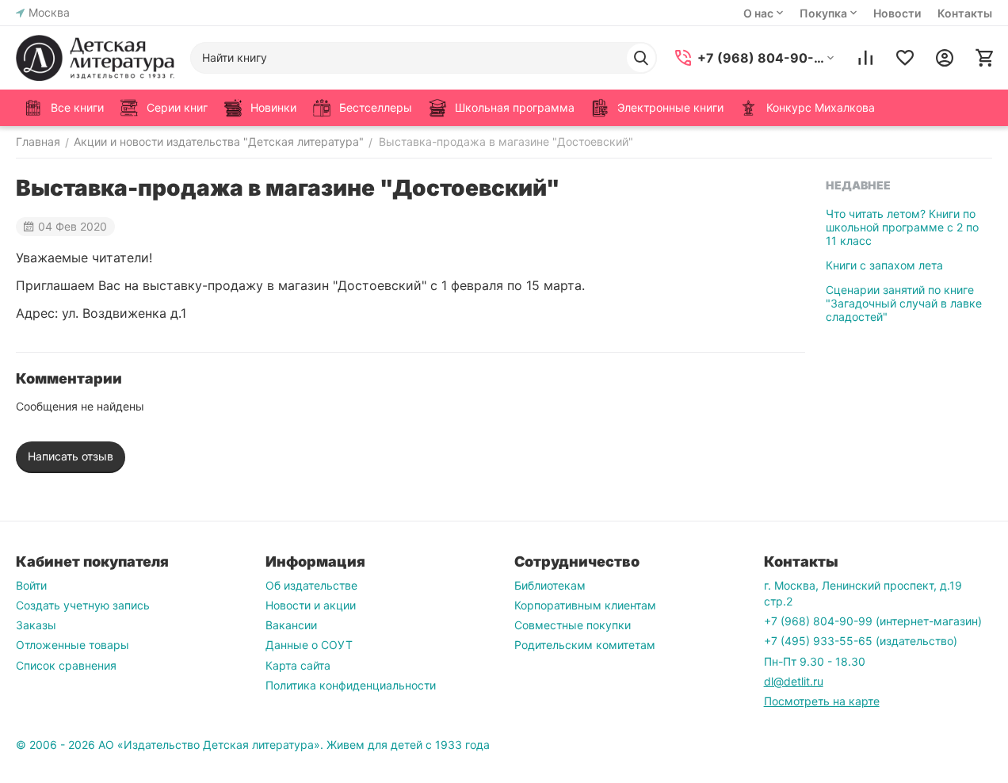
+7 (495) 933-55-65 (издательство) (860, 640)
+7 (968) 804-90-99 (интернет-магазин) (873, 621)
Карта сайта (297, 665)
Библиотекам (550, 585)
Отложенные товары (72, 644)
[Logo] (95, 58)
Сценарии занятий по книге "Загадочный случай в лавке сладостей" (904, 303)
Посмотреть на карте (822, 701)
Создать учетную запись (83, 605)
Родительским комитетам (584, 644)
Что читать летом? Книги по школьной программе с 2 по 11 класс (902, 227)
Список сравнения (66, 665)
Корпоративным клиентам (585, 605)
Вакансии (291, 625)
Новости (897, 13)
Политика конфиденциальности (350, 685)
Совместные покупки (572, 625)
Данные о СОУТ (309, 644)
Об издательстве (311, 585)
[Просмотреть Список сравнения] (865, 58)
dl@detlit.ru (793, 681)
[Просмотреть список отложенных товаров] (905, 58)
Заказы (36, 625)
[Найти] (641, 58)
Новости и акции (310, 605)
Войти (31, 585)
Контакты (964, 13)
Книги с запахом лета (884, 265)
